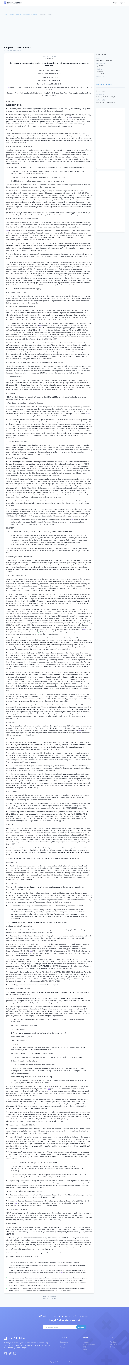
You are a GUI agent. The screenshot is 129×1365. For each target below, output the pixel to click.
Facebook (113, 1342)
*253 (87, 414)
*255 (84, 630)
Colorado (18, 14)
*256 (79, 730)
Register (122, 3)
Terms (85, 1352)
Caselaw (11, 14)
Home (5, 14)
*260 (15, 1203)
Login (115, 3)
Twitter (112, 1347)
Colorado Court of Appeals (30, 14)
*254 (72, 520)
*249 (8, 87)
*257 (26, 835)
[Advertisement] (64, 30)
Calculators (64, 1342)
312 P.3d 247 (8, 50)
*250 (69, 117)
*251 (7, 231)
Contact (86, 1342)
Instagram (113, 1344)
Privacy (85, 1349)
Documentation (89, 1344)
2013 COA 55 (17, 50)
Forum (62, 1347)
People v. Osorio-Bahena (18, 47)
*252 (40, 325)
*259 (49, 1089)
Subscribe (81, 1327)
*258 (31, 951)
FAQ (84, 1347)
